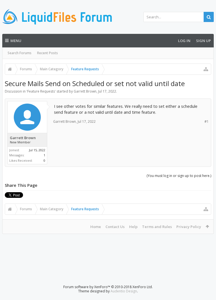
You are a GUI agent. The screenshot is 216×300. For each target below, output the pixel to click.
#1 (206, 121)
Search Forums (20, 53)
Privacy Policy (188, 226)
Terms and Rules (157, 226)
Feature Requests (41, 91)
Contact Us (115, 226)
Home (95, 226)
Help (133, 226)
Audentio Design (124, 291)
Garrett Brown (85, 91)
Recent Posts (47, 53)
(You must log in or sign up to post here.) (179, 175)
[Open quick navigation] (206, 69)
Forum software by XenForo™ (108, 286)
